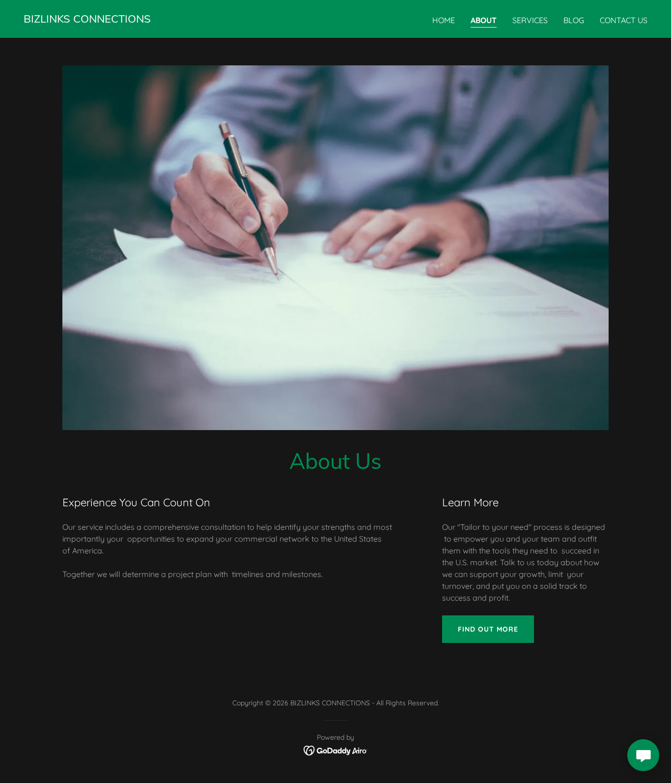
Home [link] (443, 20)
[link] (87, 20)
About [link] (484, 20)
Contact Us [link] (623, 20)
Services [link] (530, 20)
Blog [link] (573, 20)
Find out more (488, 629)
